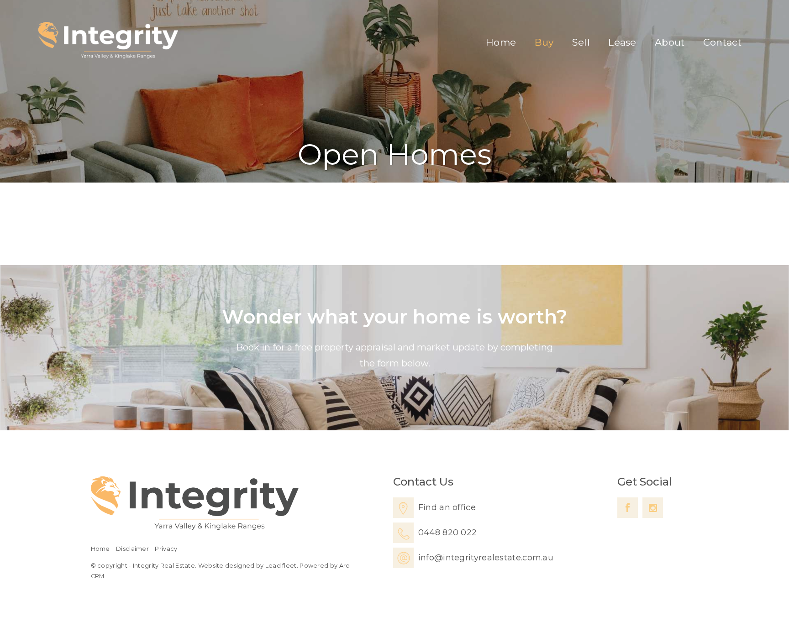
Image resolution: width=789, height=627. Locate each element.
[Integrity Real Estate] (108, 40)
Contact (722, 42)
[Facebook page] (627, 507)
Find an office (447, 507)
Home (501, 42)
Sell (581, 42)
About (670, 42)
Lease (622, 42)
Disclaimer (132, 548)
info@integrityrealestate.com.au (485, 558)
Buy (544, 42)
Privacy (166, 548)
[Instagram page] (652, 507)
